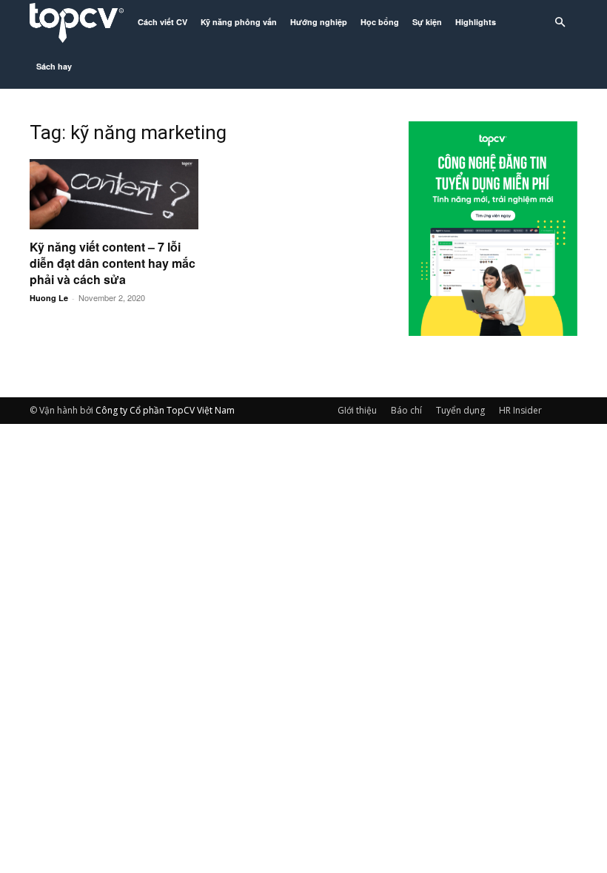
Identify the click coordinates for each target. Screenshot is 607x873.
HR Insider (520, 410)
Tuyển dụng (460, 410)
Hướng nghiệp (318, 21)
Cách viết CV (162, 21)
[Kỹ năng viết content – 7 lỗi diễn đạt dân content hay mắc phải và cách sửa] (114, 194)
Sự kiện (427, 21)
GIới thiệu (357, 410)
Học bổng (379, 21)
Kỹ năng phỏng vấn (239, 21)
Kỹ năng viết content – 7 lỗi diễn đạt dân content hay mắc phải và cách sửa (112, 263)
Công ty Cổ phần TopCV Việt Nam (165, 410)
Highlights (475, 21)
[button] (559, 23)
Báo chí (406, 410)
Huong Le (49, 297)
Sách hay (54, 66)
